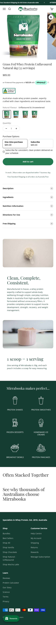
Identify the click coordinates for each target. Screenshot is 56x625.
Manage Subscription (40, 556)
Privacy (6, 601)
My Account (36, 538)
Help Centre (36, 533)
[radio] (15, 143)
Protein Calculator (11, 582)
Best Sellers (8, 538)
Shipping (35, 543)
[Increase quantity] (16, 128)
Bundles (6, 533)
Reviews (6, 578)
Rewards (35, 552)
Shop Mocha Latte (11, 564)
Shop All (6, 543)
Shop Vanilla (8, 547)
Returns (34, 547)
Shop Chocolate (10, 552)
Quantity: (7, 123)
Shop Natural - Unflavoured (9, 558)
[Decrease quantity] (6, 128)
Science (6, 592)
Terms (5, 596)
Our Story (7, 587)
